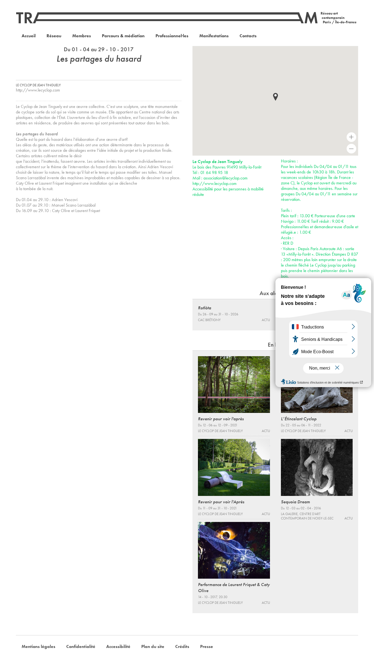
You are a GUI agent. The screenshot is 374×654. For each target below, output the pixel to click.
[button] (275, 97)
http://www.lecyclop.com (38, 90)
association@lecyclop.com (225, 178)
